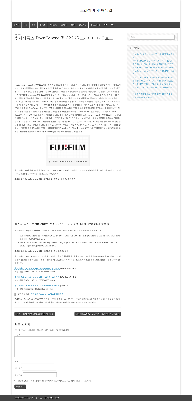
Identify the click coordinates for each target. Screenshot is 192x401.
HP (105, 25)
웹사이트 (18, 375)
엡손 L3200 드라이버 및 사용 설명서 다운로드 (153, 81)
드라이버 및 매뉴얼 (35, 398)
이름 (17, 361)
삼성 (73, 25)
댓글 (17, 335)
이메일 (18, 368)
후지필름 (53, 25)
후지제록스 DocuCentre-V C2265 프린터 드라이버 (37, 268)
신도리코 (82, 25)
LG (112, 25)
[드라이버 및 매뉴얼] (96, 9)
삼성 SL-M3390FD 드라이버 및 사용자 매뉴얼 (153, 77)
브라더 (16, 25)
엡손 (33, 25)
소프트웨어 (95, 25)
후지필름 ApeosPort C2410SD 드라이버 (47, 294)
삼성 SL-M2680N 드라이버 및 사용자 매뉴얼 (152, 61)
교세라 (64, 25)
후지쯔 (42, 25)
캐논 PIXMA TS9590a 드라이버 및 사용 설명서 (153, 67)
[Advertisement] (67, 61)
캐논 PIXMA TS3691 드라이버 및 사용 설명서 (153, 84)
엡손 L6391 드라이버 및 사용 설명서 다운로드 (153, 64)
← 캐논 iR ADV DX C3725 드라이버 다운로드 (34, 314)
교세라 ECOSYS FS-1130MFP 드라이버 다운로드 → (97, 314)
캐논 (25, 25)
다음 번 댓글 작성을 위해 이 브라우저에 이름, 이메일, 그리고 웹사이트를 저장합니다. (54, 381)
